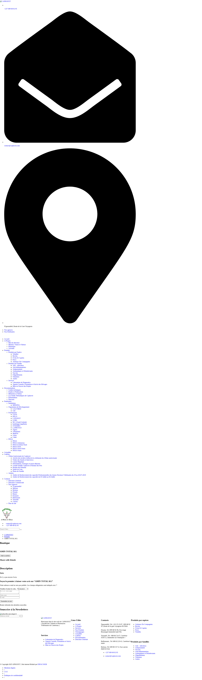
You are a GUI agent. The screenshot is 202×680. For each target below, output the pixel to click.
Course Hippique (18, 462)
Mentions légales (9, 668)
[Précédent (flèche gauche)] (3, 340)
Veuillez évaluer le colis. (9, 589)
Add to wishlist (5, 556)
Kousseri (16, 496)
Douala (15, 492)
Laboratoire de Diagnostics (22, 382)
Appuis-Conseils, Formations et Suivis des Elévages (30, 384)
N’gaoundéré (17, 486)
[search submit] (21, 529)
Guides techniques (14, 390)
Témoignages (79, 632)
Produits (7, 350)
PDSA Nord (17, 447)
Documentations (9, 388)
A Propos (78, 626)
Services (11, 380)
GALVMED (17, 409)
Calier (15, 437)
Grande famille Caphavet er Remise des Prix (27, 465)
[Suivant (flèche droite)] (198, 340)
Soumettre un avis (6, 601)
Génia (15, 435)
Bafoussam (16, 498)
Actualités (7, 452)
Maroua (15, 488)
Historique (11, 346)
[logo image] (7, 520)
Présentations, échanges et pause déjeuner (26, 464)
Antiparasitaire (17, 369)
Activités (11, 348)
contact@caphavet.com (12, 146)
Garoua (15, 501)
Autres (15, 379)
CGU (6, 672)
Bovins (15, 356)
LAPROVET (17, 428)
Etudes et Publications (15, 392)
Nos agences (8, 330)
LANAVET (17, 418)
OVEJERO (16, 426)
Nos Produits (79, 630)
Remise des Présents (19, 467)
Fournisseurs (12, 413)
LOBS (15, 420)
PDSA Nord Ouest (19, 448)
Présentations (12, 397)
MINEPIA (16, 405)
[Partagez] (195, 2)
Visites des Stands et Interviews (23, 460)
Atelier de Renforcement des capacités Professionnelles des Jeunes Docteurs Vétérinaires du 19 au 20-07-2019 (49, 475)
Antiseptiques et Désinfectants (23, 371)
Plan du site (12, 503)
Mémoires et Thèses (15, 394)
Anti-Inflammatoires (19, 367)
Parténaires (7, 401)
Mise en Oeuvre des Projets (22, 386)
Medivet (15, 433)
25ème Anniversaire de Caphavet (19, 456)
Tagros (15, 430)
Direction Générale (14, 481)
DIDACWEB (42, 664)
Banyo (15, 494)
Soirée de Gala (17, 469)
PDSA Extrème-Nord (20, 445)
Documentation (80, 637)
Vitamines (16, 377)
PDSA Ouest (17, 450)
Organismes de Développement (18, 407)
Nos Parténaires (9, 332)
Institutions (12, 403)
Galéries (7, 454)
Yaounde (16, 499)
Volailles (15, 354)
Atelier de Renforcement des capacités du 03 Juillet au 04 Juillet (34, 477)
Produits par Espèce (15, 352)
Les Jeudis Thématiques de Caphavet (20, 396)
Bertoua (15, 490)
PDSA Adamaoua (19, 443)
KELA (15, 416)
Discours (11, 399)
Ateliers (11, 473)
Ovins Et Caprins (18, 358)
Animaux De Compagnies (21, 362)
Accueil (77, 624)
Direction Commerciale (16, 482)
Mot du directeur (13, 343)
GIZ (14, 411)
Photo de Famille (18, 471)
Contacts (7, 479)
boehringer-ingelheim (20, 424)
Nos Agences (12, 484)
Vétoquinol (16, 431)
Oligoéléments (17, 375)
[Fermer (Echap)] (199, 2)
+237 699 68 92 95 (10, 9)
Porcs (14, 360)
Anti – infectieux (18, 365)
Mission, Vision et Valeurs (17, 345)
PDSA (10, 439)
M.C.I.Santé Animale (20, 422)
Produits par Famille (15, 363)
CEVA (15, 414)
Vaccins (15, 373)
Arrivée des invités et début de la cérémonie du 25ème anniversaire (35, 458)
